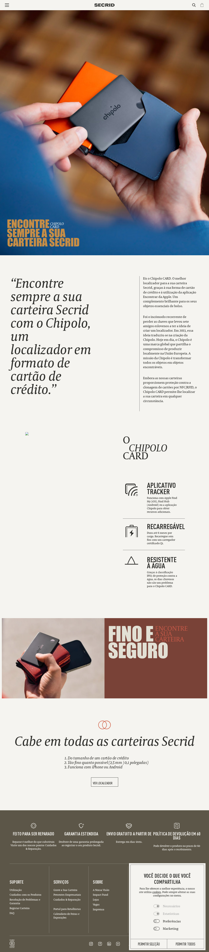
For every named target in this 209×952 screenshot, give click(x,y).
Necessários (171, 906)
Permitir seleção (149, 943)
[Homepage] (104, 5)
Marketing (170, 928)
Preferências (172, 921)
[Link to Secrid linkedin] (109, 944)
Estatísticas (171, 914)
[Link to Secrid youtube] (118, 944)
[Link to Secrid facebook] (100, 944)
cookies (156, 892)
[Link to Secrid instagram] (91, 944)
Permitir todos (186, 943)
